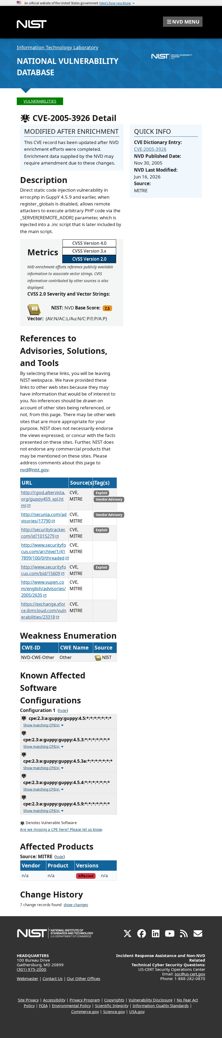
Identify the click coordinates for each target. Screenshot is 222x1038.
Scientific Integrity (111, 1005)
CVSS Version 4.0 (89, 243)
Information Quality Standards (161, 1005)
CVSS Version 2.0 (89, 259)
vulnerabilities (40, 101)
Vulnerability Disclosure (150, 1000)
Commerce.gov (85, 1011)
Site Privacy (28, 1000)
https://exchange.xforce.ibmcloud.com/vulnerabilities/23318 (43, 610)
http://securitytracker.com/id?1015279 (43, 533)
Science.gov (114, 1011)
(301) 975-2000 (31, 969)
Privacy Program (85, 1000)
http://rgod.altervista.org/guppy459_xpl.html (43, 498)
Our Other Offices (83, 978)
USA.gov (137, 1011)
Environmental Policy (71, 1005)
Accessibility (54, 1000)
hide (63, 710)
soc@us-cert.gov (190, 974)
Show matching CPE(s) (41, 725)
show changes (76, 904)
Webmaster (27, 978)
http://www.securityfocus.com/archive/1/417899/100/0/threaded (43, 551)
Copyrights (114, 1000)
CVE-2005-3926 (150, 149)
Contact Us (53, 978)
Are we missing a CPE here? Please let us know (61, 829)
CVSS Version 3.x (89, 251)
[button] (183, 22)
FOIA (43, 1005)
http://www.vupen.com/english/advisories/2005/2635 (43, 588)
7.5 (107, 308)
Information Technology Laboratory (57, 47)
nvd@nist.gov (34, 469)
